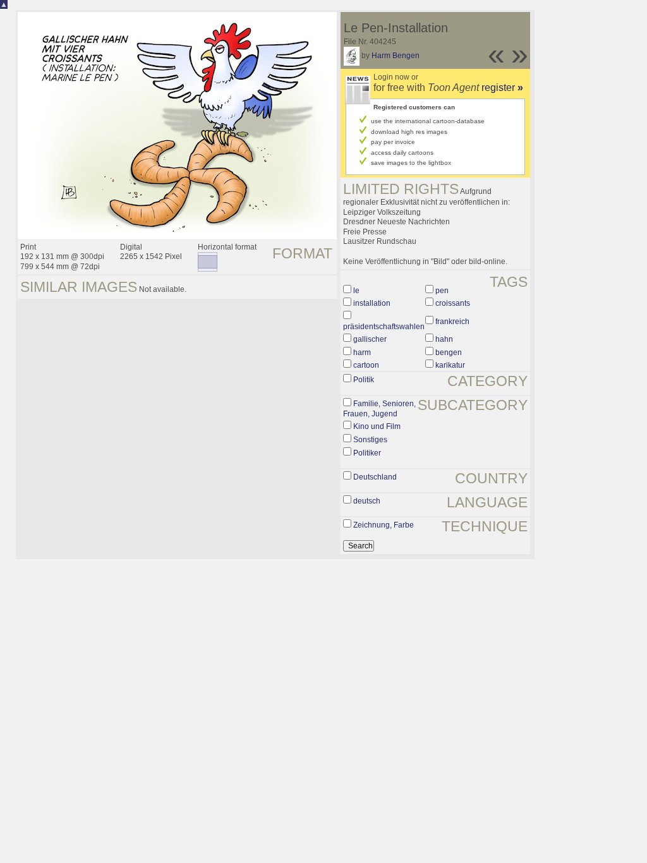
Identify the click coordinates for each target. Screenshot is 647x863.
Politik (363, 379)
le (356, 290)
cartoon (366, 365)
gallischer (370, 339)
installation (371, 303)
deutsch (366, 501)
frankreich (452, 321)
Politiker (367, 453)
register (502, 87)
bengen (448, 352)
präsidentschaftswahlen (384, 326)
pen (442, 290)
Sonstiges (370, 439)
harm (362, 352)
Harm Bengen (396, 55)
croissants (452, 303)
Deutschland (375, 477)
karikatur (450, 365)
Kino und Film (377, 426)
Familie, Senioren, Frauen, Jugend (379, 408)
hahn (444, 339)
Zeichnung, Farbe (383, 525)
